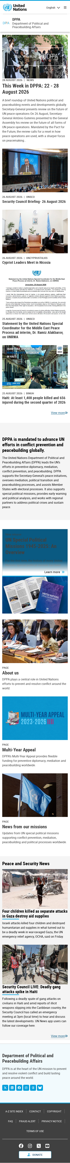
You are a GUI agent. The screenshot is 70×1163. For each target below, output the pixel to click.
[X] (5, 1088)
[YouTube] (47, 1146)
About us (10, 672)
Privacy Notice (52, 1121)
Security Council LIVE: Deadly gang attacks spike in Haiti (31, 989)
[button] (54, 572)
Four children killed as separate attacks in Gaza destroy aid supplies (35, 913)
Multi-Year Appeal (19, 749)
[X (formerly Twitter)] (39, 1146)
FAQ (10, 1121)
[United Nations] (15, 7)
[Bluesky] (40, 1088)
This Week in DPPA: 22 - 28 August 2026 (30, 89)
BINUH (30, 393)
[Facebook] (19, 1088)
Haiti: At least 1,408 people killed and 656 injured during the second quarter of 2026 (34, 400)
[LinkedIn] (12, 1088)
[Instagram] (26, 1088)
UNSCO (30, 197)
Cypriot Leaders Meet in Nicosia (26, 262)
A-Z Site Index (14, 1111)
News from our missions (24, 826)
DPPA (16, 19)
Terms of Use (35, 1131)
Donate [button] (37, 1154)
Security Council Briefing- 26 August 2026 (34, 201)
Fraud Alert (27, 1121)
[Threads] (33, 1088)
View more (58, 413)
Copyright (54, 1111)
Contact (35, 1111)
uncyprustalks (36, 258)
